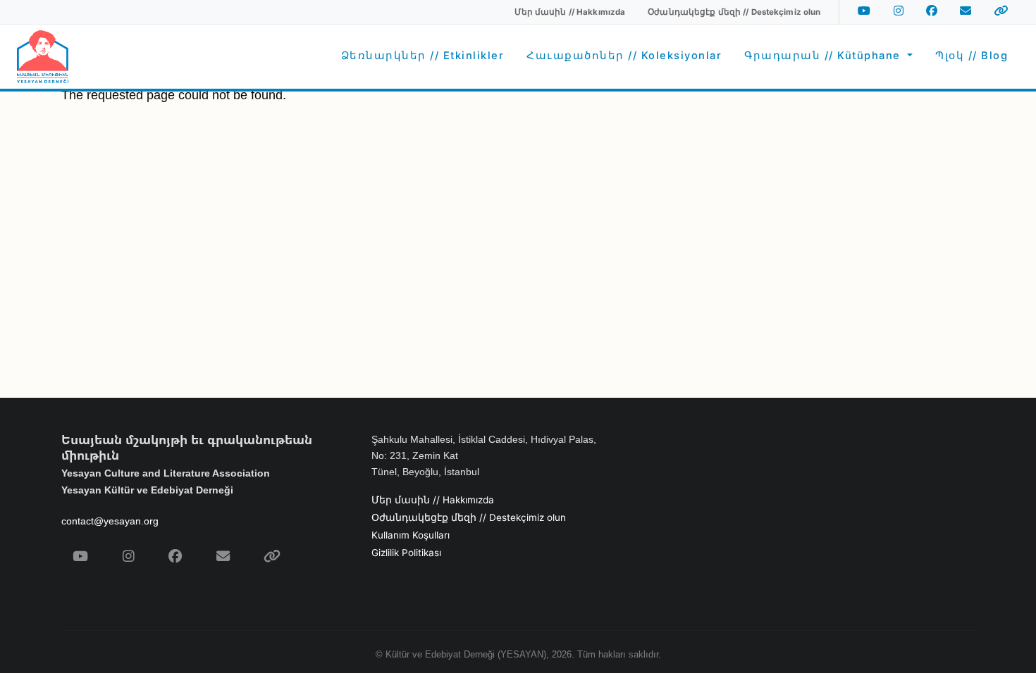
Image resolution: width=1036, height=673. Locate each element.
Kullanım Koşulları (410, 535)
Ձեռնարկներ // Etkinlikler (423, 55)
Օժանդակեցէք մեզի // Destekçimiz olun (468, 517)
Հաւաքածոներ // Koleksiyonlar (624, 55)
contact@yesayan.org (110, 521)
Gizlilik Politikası (406, 552)
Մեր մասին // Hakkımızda (432, 500)
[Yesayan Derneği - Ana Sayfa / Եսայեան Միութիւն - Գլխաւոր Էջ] (42, 56)
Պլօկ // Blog (971, 55)
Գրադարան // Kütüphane (824, 55)
